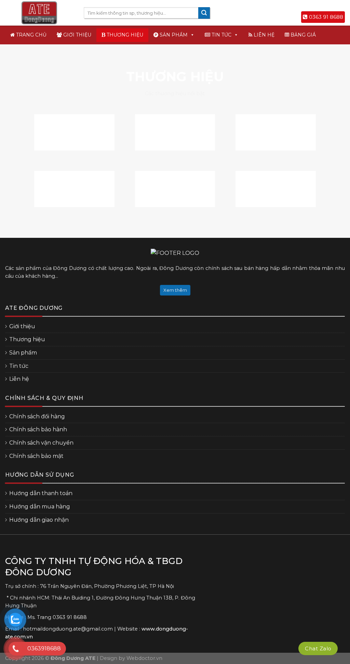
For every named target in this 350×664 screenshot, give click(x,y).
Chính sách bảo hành (38, 429)
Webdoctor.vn (144, 658)
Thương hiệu (124, 35)
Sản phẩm (173, 35)
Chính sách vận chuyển (41, 442)
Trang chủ (30, 35)
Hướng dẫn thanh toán (40, 493)
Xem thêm (175, 290)
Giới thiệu (76, 35)
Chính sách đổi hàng (37, 416)
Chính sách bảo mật (36, 456)
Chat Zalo (318, 648)
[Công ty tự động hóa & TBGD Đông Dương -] (39, 13)
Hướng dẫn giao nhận (39, 520)
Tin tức (220, 35)
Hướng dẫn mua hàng (39, 506)
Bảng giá (302, 35)
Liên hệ (263, 35)
